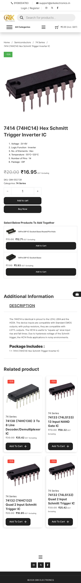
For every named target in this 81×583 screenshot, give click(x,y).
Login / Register (30, 8)
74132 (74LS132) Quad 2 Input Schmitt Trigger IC (61, 499)
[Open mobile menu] (43, 27)
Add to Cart (41, 245)
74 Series (40, 42)
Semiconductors (22, 42)
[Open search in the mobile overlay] (46, 17)
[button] (72, 57)
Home (7, 42)
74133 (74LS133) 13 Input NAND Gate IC (61, 421)
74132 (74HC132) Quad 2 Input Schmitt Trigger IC (21, 505)
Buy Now (22, 209)
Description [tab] (22, 305)
